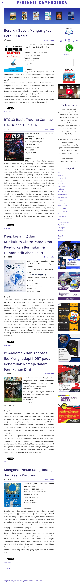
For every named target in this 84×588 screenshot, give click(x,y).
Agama (60, 175)
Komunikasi (62, 206)
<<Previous (7, 568)
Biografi (61, 181)
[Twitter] (73, 40)
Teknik (60, 239)
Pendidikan (62, 225)
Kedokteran (62, 195)
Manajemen (62, 208)
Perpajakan (62, 228)
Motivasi (61, 214)
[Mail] (77, 40)
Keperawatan (63, 197)
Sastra (60, 233)
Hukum (61, 189)
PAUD (60, 219)
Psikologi (61, 230)
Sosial (60, 236)
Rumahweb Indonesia (35, 581)
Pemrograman (63, 222)
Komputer (62, 203)
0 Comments (49, 40)
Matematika (62, 211)
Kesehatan (62, 200)
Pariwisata (62, 217)
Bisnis (60, 184)
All (59, 173)
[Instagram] (69, 40)
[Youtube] (61, 40)
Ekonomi (61, 186)
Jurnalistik (62, 192)
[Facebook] (65, 40)
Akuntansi (62, 178)
